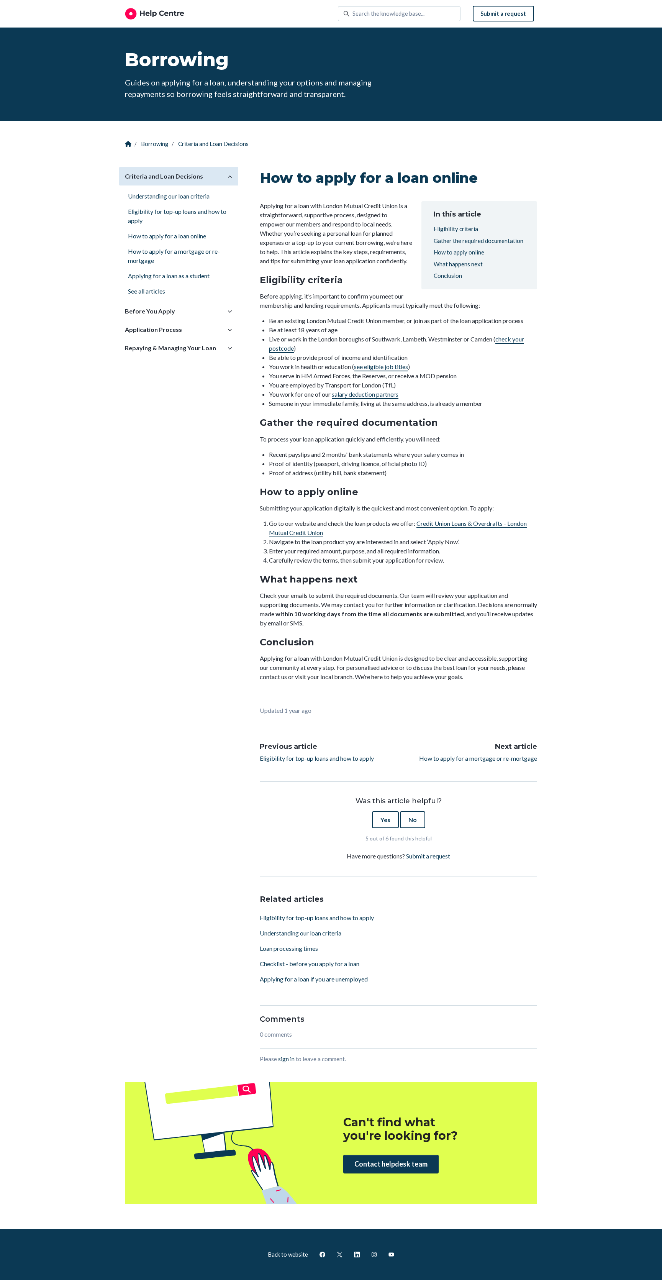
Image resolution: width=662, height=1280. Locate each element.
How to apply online (459, 252)
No (412, 819)
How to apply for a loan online (167, 236)
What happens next (458, 264)
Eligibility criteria (456, 228)
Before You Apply (150, 311)
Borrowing (155, 143)
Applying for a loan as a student (169, 275)
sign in (286, 1058)
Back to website (288, 1254)
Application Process (153, 329)
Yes (385, 819)
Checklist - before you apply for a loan (309, 963)
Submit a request (503, 13)
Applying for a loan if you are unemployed (314, 979)
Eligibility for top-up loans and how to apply (317, 758)
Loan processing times (289, 948)
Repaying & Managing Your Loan (170, 347)
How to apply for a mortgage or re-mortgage (478, 758)
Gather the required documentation (478, 240)
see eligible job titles (381, 366)
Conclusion (448, 275)
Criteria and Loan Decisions (213, 143)
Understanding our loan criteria (300, 933)
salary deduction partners (365, 394)
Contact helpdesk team (391, 1164)
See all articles (146, 291)
